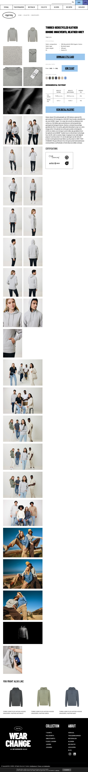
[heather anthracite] (50, 78)
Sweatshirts (35, 15)
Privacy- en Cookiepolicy (44, 766)
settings (57, 770)
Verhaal (6, 7)
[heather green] (53, 78)
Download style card (65, 57)
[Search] (73, 2)
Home (20, 15)
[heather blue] (65, 78)
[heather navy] (56, 78)
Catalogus (82, 7)
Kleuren (56, 7)
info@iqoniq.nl (33, 766)
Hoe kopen (69, 7)
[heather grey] (47, 78)
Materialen (31, 7)
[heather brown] (59, 78)
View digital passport (65, 109)
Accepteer (66, 769)
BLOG (79, 2)
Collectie (44, 7)
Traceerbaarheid (19, 7)
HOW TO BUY (69, 68)
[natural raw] (62, 78)
